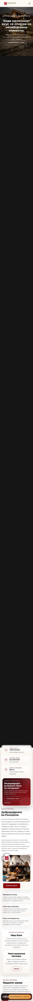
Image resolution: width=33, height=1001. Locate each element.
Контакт (7, 802)
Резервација (12, 885)
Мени (16, 969)
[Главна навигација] (30, 3)
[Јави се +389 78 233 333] (5, 997)
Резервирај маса (13, 798)
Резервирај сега (16, 42)
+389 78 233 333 (14, 750)
